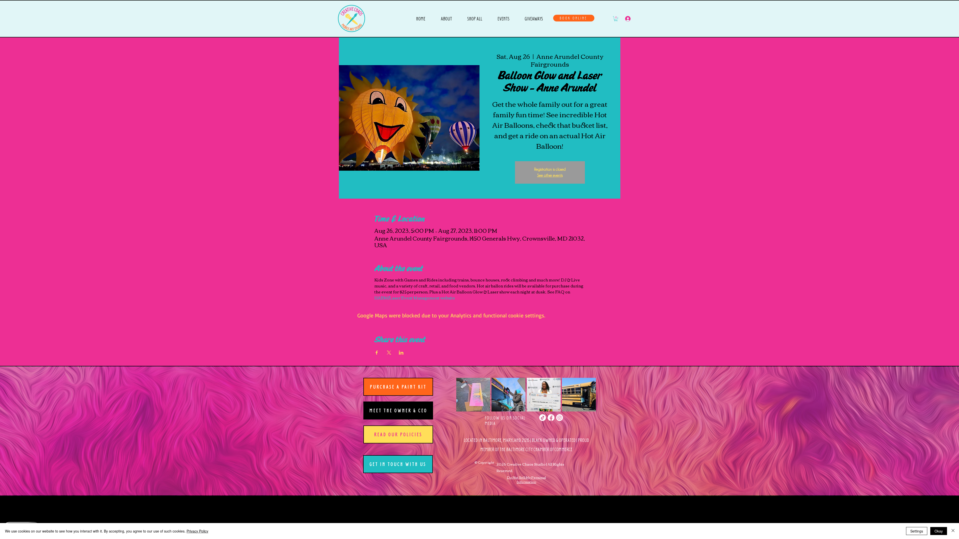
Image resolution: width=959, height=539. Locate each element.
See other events (550, 175)
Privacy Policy (197, 531)
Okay (939, 531)
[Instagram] (559, 417)
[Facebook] (551, 417)
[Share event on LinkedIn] (401, 353)
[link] (616, 18)
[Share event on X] (389, 353)
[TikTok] (542, 417)
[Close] (953, 531)
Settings (916, 531)
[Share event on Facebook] (376, 353)
